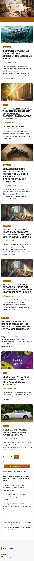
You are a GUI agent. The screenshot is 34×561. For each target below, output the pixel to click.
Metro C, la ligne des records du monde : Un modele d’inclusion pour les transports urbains (17, 233)
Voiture (6, 426)
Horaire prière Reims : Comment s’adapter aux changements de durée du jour (17, 506)
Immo (5, 105)
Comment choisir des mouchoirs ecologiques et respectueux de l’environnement (14, 487)
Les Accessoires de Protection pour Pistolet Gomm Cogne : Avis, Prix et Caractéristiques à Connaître (16, 175)
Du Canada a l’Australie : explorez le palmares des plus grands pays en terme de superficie (17, 496)
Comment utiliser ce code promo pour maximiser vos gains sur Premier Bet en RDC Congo (16, 478)
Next (10, 462)
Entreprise (7, 47)
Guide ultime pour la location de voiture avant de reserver (15, 432)
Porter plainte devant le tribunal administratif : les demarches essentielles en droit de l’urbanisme (17, 114)
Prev (4, 457)
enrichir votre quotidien (21, 530)
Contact (4, 554)
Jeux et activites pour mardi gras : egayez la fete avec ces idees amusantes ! (16, 381)
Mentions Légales (7, 557)
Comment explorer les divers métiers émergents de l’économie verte (17, 55)
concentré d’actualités (21, 523)
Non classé (7, 165)
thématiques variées (10, 527)
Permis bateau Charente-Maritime (14, 472)
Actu (5, 373)
